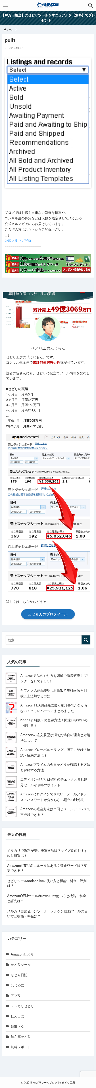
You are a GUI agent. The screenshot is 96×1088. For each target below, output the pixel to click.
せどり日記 (19, 974)
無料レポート (21, 1046)
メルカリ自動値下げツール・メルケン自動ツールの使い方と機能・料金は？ (47, 913)
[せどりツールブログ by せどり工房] (48, 5)
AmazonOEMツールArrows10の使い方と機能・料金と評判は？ (46, 898)
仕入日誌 (17, 1015)
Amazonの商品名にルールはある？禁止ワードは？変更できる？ (47, 868)
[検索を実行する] (85, 639)
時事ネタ (17, 1026)
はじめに (17, 984)
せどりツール (21, 964)
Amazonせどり (22, 953)
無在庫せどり (21, 1036)
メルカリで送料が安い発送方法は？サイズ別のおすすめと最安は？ (47, 853)
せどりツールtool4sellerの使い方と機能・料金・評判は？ (47, 883)
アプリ (16, 995)
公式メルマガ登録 (18, 240)
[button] (90, 5)
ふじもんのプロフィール (48, 614)
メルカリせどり (22, 1005)
